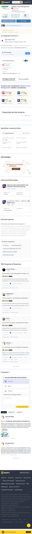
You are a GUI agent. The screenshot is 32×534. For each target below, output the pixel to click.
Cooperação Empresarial (7, 489)
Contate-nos (11, 477)
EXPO (27, 483)
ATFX (25, 519)
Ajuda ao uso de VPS (14, 486)
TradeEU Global (5, 519)
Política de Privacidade (8, 480)
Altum (20, 519)
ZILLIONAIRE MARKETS (7, 522)
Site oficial (23, 21)
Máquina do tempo (8, 21)
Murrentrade (14, 519)
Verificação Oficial (20, 483)
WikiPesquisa (4, 486)
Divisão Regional (19, 489)
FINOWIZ (21, 522)
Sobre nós (3, 477)
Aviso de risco (18, 477)
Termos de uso (27, 477)
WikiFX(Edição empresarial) (7, 483)
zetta (16, 522)
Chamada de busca (20, 480)
